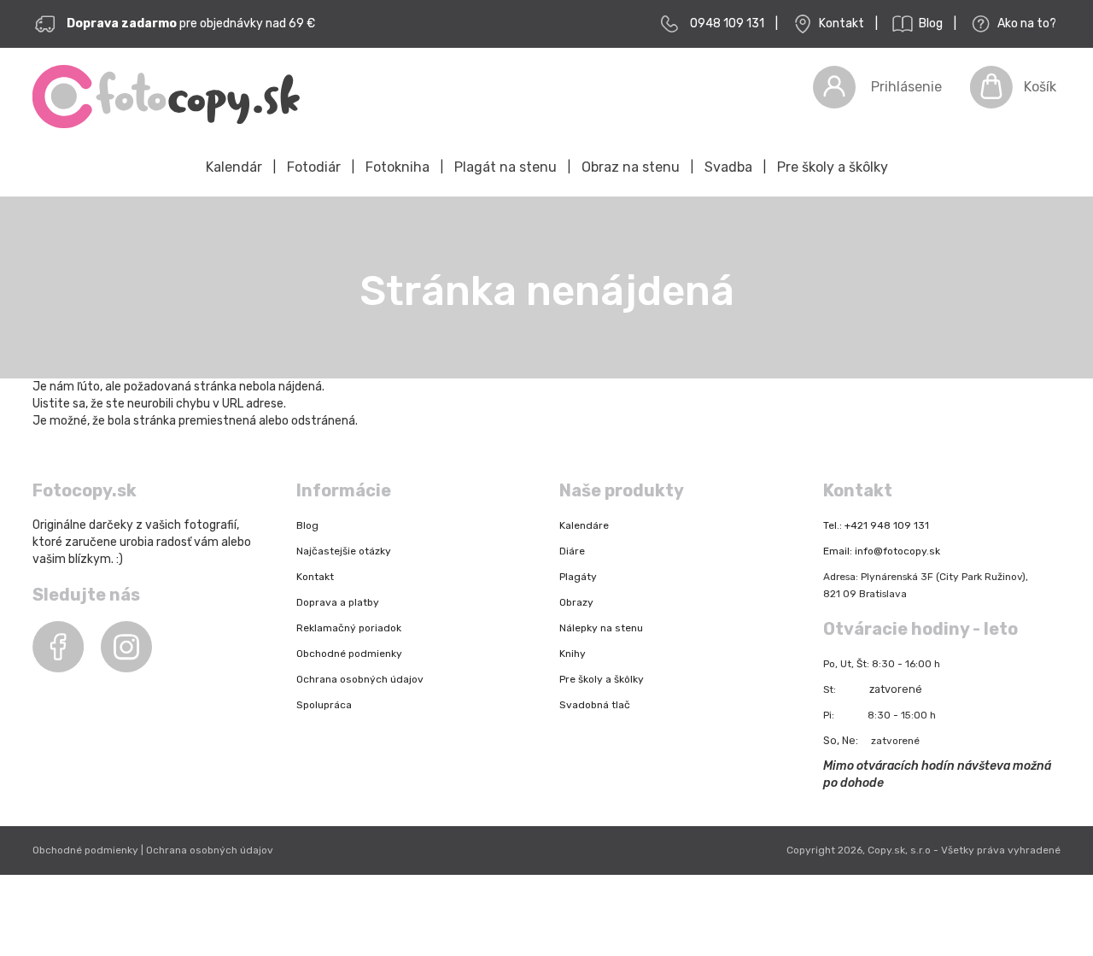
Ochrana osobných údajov (360, 679)
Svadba (728, 167)
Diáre (572, 551)
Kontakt (840, 23)
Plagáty (578, 577)
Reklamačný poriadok (348, 628)
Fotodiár (314, 167)
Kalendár (234, 167)
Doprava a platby (337, 602)
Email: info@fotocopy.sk (881, 551)
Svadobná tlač (594, 705)
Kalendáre (584, 525)
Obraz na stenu (631, 167)
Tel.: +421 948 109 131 (876, 525)
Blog (929, 23)
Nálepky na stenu (601, 628)
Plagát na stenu (505, 167)
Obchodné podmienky (349, 654)
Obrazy (576, 602)
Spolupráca (324, 705)
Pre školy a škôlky (832, 167)
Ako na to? (1025, 23)
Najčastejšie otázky (343, 551)
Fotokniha (397, 167)
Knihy (572, 654)
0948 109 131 (727, 23)
